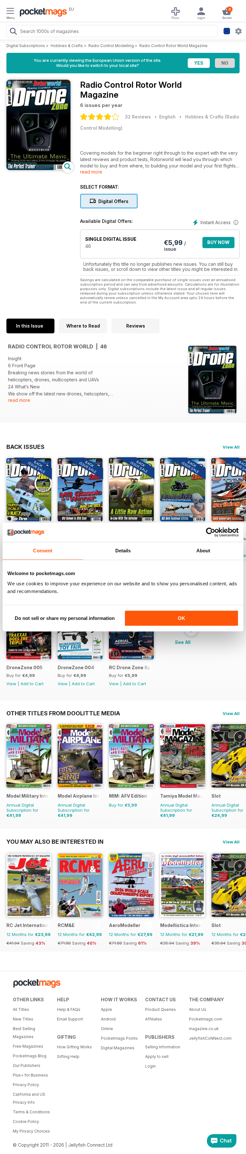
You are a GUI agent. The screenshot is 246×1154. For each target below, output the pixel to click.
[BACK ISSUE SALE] (28, 519)
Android (108, 1019)
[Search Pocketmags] (13, 32)
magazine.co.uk (204, 1028)
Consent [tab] (42, 550)
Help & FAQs (68, 1009)
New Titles (23, 1019)
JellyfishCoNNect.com (209, 1038)
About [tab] (203, 550)
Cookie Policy (26, 1121)
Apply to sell (156, 1056)
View (11, 683)
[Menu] (10, 12)
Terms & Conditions (31, 1111)
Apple (106, 1009)
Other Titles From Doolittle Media (63, 713)
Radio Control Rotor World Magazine (173, 45)
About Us (197, 1009)
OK (181, 618)
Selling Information (162, 1046)
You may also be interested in (54, 841)
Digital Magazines (118, 1047)
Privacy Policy (26, 1084)
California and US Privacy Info (29, 1098)
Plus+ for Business (30, 1075)
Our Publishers (26, 1065)
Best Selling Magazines (24, 1032)
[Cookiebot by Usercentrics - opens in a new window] (211, 532)
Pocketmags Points (119, 1038)
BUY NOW (218, 242)
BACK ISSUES (25, 446)
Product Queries (160, 1009)
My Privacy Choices (31, 1131)
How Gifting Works (74, 1046)
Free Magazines (28, 1046)
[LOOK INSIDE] (38, 168)
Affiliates (153, 1019)
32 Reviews (138, 116)
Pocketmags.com (205, 1019)
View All (231, 447)
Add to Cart (32, 683)
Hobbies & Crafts (67, 45)
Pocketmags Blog (29, 1055)
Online (107, 1028)
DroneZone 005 (24, 667)
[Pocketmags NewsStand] (41, 12)
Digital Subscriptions (25, 45)
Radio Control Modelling (111, 45)
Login (150, 1066)
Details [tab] (123, 550)
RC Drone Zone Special (130, 667)
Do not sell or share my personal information (65, 618)
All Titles (21, 1009)
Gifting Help (68, 1056)
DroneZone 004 (76, 667)
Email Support (70, 1019)
